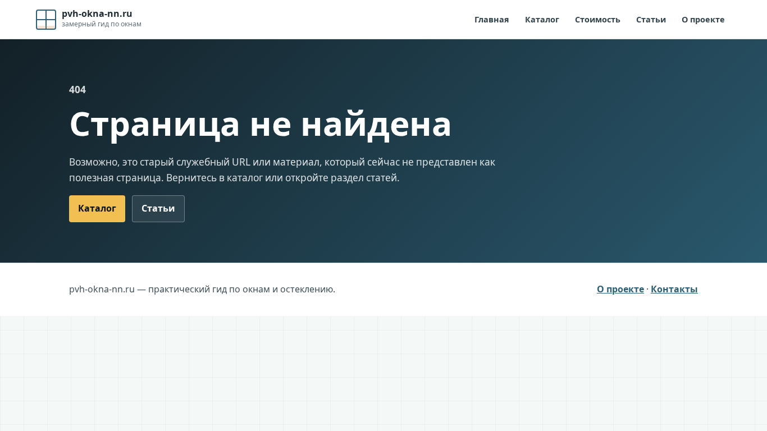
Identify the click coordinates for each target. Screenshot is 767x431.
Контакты (674, 289)
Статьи (651, 19)
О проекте (703, 19)
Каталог (542, 19)
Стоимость (597, 19)
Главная (491, 19)
